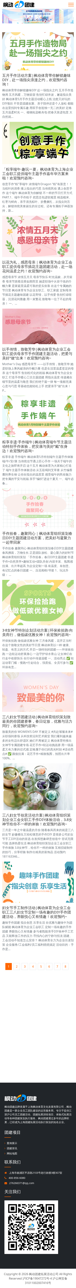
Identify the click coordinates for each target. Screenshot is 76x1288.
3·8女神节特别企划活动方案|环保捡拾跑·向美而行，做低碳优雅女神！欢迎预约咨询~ (37, 632)
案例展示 (12, 1143)
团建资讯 (12, 1148)
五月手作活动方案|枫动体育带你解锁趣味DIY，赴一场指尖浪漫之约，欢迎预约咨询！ (36, 80)
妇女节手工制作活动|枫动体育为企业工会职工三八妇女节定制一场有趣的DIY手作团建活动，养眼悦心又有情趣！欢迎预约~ (36, 912)
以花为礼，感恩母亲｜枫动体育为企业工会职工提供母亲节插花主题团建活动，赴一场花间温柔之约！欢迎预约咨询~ (37, 266)
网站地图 (12, 1153)
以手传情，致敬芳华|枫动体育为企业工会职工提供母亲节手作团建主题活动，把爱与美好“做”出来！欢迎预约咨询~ (37, 354)
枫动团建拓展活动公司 (43, 1274)
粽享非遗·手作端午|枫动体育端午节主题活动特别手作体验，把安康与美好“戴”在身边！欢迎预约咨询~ (37, 446)
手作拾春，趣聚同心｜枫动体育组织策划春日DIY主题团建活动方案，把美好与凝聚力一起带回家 (37, 538)
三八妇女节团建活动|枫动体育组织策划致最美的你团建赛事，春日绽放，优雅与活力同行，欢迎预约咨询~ (37, 721)
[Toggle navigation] (71, 4)
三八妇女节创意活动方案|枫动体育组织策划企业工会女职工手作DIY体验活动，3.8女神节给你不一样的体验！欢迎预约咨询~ (37, 819)
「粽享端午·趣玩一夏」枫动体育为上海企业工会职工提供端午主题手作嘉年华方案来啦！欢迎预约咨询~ (37, 174)
